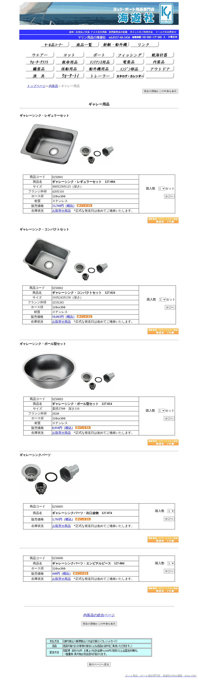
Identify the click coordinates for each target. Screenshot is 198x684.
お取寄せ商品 (61, 210)
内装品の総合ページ (99, 615)
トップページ (36, 86)
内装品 (53, 86)
